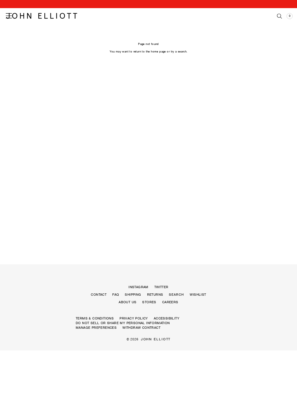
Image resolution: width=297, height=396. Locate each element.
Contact (98, 294)
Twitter (161, 287)
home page (158, 51)
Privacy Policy (133, 318)
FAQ (115, 294)
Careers (170, 302)
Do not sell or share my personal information (123, 323)
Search (176, 294)
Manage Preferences (96, 327)
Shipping (133, 294)
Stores (149, 302)
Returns (155, 294)
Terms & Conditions (95, 318)
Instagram (138, 287)
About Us (127, 302)
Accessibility (166, 318)
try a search (179, 51)
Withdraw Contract (141, 327)
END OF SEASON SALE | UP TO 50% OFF (148, 4)
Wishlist (198, 294)
